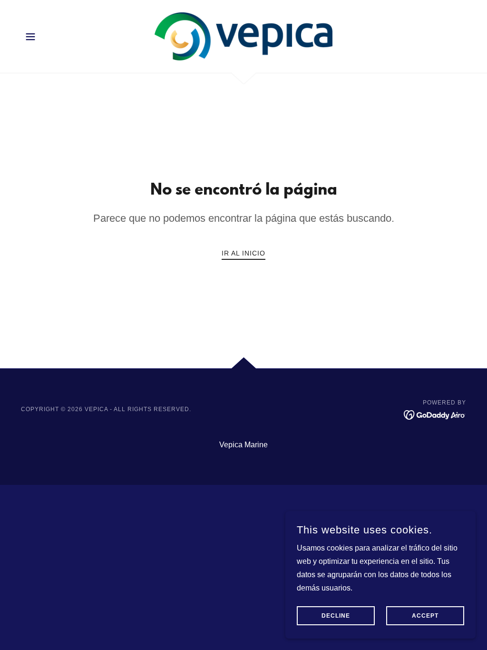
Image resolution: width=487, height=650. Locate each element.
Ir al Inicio (243, 253)
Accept (425, 615)
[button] (30, 36)
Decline (335, 615)
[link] (243, 36)
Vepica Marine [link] (243, 445)
